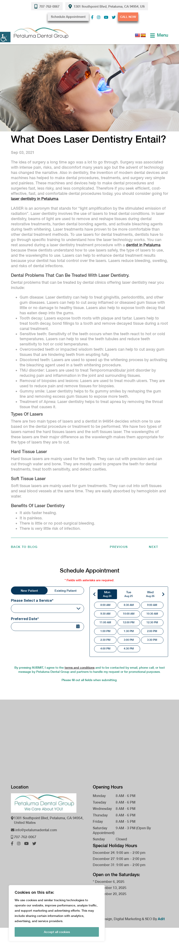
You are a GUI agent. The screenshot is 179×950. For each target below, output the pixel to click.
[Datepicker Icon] (80, 627)
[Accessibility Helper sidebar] (5, 37)
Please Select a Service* (32, 600)
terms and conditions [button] (80, 667)
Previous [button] (119, 547)
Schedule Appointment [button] (68, 17)
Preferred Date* (25, 619)
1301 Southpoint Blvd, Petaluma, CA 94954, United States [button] (48, 820)
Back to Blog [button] (24, 546)
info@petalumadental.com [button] (35, 830)
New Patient (29, 590)
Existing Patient (66, 590)
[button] (92, 17)
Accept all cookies (57, 932)
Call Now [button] (128, 17)
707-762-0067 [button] (48, 6)
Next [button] (153, 547)
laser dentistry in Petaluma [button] (34, 198)
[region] (57, 913)
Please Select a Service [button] (31, 608)
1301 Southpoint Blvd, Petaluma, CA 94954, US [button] (109, 6)
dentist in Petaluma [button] (143, 245)
